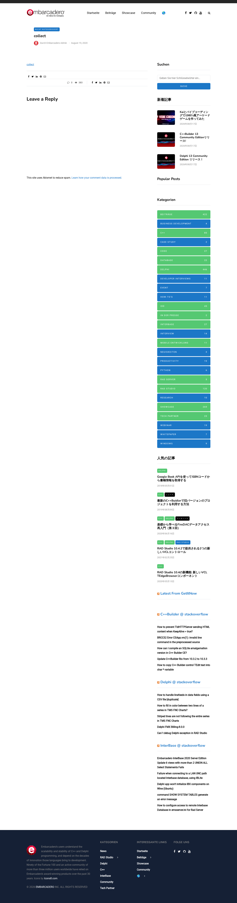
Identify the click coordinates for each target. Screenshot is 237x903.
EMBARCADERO (45, 886)
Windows (183, 443)
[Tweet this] (33, 76)
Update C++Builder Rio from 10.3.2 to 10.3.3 (182, 658)
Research (183, 397)
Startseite (93, 13)
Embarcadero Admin (56, 43)
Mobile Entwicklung (183, 343)
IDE (183, 306)
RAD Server (183, 379)
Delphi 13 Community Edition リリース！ (193, 157)
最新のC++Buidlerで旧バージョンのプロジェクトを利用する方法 (183, 502)
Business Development (183, 223)
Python (183, 370)
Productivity (183, 361)
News (103, 851)
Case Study (183, 242)
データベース (182, 518)
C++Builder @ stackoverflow (184, 614)
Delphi (183, 269)
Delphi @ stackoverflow (180, 682)
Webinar (183, 425)
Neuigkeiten (183, 352)
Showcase (128, 13)
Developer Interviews (183, 278)
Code (183, 251)
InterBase (183, 324)
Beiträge (110, 13)
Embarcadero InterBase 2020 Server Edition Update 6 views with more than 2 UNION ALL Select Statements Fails (182, 763)
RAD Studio (183, 388)
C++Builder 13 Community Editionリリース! (195, 137)
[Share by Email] (45, 76)
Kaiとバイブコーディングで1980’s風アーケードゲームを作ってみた (195, 115)
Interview (183, 333)
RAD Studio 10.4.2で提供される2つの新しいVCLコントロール (183, 550)
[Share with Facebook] (29, 76)
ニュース (170, 494)
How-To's (183, 297)
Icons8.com (50, 878)
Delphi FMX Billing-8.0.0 (170, 726)
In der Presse (183, 315)
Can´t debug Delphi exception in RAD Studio (182, 733)
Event (183, 287)
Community (148, 13)
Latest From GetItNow (178, 593)
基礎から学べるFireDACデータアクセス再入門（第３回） (183, 526)
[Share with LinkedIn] (37, 76)
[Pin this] (41, 76)
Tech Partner (183, 416)
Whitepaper (183, 434)
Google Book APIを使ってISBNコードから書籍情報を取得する (183, 478)
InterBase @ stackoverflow (182, 745)
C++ (183, 233)
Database (183, 260)
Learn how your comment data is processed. (97, 177)
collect (30, 64)
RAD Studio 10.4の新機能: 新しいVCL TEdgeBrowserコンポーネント (182, 574)
